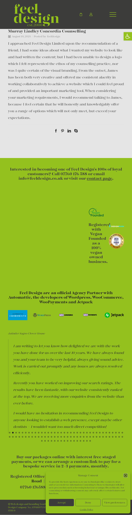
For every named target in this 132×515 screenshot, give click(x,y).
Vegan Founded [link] (97, 236)
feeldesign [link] (53, 36)
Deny (88, 502)
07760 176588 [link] (33, 487)
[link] (128, 36)
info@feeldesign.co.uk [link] (41, 178)
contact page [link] (99, 178)
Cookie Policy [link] (86, 509)
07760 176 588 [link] (74, 174)
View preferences (114, 502)
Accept (61, 502)
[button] (125, 475)
